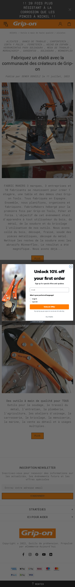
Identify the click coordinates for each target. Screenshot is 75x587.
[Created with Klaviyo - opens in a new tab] (37, 322)
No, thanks (49, 317)
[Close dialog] (70, 266)
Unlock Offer (49, 306)
